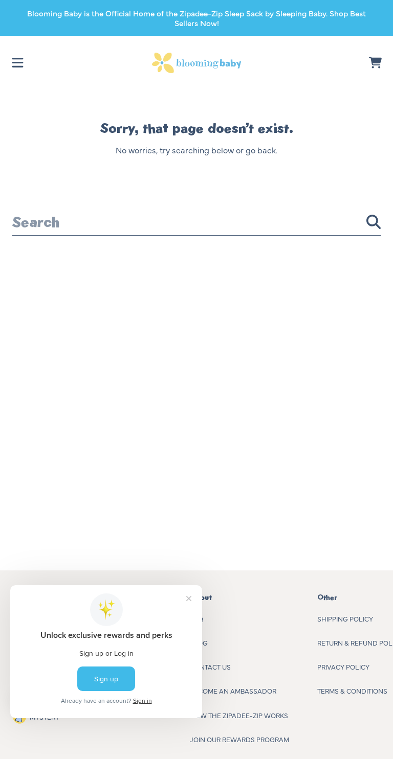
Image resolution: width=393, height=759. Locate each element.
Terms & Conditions (352, 690)
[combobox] (196, 222)
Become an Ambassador (233, 690)
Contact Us (210, 666)
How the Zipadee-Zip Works (239, 715)
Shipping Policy (345, 618)
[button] (18, 63)
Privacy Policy (343, 666)
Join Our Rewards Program (239, 739)
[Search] (373, 222)
